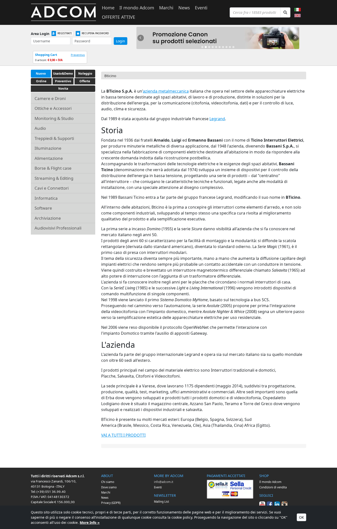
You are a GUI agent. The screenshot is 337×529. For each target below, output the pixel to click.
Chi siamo (107, 482)
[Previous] (140, 38)
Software (43, 208)
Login (120, 41)
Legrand (217, 118)
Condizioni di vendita (273, 487)
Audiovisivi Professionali (58, 228)
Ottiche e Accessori (53, 108)
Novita (63, 88)
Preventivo (78, 55)
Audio (40, 128)
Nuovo (41, 73)
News (184, 8)
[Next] (295, 38)
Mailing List (161, 501)
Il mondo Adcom (136, 8)
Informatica (46, 198)
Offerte (84, 81)
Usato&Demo (63, 73)
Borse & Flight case (53, 168)
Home (108, 8)
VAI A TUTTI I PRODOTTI (123, 435)
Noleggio (85, 73)
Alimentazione (49, 158)
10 (233, 47)
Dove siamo (109, 487)
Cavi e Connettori (52, 188)
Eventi (201, 8)
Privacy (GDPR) (110, 503)
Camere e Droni (50, 98)
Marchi (166, 8)
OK (301, 517)
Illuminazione (48, 148)
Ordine (41, 81)
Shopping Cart (46, 54)
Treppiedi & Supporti (54, 138)
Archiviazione (48, 218)
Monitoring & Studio (54, 118)
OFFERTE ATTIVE (118, 17)
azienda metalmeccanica (166, 91)
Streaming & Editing (54, 178)
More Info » (90, 522)
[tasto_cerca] (285, 12)
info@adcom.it (163, 482)
